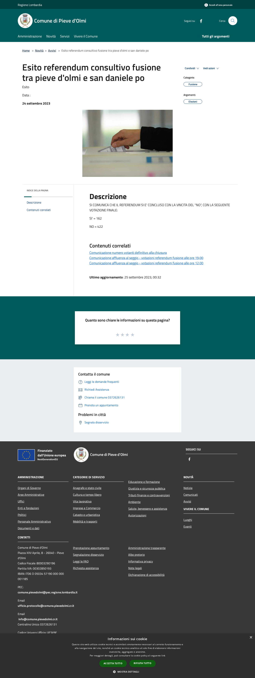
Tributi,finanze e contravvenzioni (149, 495)
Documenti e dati (28, 528)
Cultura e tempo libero (87, 494)
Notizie (188, 488)
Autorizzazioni (137, 515)
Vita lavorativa (82, 501)
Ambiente (134, 502)
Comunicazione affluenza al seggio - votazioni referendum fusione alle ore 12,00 (146, 263)
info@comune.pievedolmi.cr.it (37, 619)
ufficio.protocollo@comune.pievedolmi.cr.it (46, 605)
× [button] (250, 637)
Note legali (135, 568)
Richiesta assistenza (86, 568)
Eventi (188, 526)
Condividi (190, 68)
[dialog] (127, 655)
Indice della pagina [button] (37, 190)
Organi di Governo (29, 488)
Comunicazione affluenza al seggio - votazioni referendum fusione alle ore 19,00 (146, 257)
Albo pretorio (136, 554)
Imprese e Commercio (86, 508)
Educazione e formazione (144, 482)
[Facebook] (199, 20)
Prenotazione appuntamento (91, 548)
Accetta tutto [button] (113, 663)
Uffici (21, 501)
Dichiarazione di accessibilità (146, 575)
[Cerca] (232, 20)
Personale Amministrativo (34, 521)
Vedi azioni (209, 68)
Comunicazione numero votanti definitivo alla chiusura (128, 252)
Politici (22, 515)
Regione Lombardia (30, 5)
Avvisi (52, 50)
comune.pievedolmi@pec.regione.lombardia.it (47, 592)
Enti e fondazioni (28, 508)
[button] (127, 672)
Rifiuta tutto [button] (142, 663)
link (163, 655)
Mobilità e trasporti (85, 521)
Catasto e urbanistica (86, 515)
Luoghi (188, 520)
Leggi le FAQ (81, 561)
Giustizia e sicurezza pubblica (146, 488)
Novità (39, 50)
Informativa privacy (140, 561)
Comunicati (191, 494)
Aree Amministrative (31, 494)
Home (26, 50)
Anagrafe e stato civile (87, 488)
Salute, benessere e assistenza (147, 508)
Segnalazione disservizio (88, 554)
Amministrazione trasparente (147, 548)
